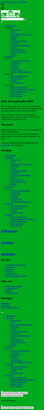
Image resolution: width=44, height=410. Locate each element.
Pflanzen (14, 48)
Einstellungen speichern (24, 408)
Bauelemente (16, 30)
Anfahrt (14, 81)
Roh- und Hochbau (18, 52)
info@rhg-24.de (7, 2)
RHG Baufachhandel (19, 76)
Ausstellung (15, 63)
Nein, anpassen (21, 393)
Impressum (5, 303)
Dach (13, 32)
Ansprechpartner (17, 83)
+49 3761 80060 (20, 2)
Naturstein (15, 43)
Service (9, 188)
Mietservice (15, 65)
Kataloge (14, 67)
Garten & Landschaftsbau (21, 45)
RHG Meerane (16, 96)
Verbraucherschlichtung (10, 308)
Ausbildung (10, 56)
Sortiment (9, 158)
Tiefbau (14, 54)
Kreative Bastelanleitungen (21, 72)
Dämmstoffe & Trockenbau (21, 34)
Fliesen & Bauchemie (19, 41)
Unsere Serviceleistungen (20, 61)
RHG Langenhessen (19, 87)
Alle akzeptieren (7, 393)
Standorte (9, 215)
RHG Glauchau (17, 94)
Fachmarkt (15, 37)
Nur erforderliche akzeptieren (12, 395)
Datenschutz (6, 305)
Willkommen (11, 26)
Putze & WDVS (17, 50)
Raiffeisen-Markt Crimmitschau (23, 89)
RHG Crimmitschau (18, 92)
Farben (13, 39)
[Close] (2, 312)
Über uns (9, 204)
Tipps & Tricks (16, 70)
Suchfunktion (6, 145)
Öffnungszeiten (17, 78)
